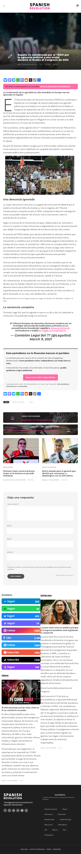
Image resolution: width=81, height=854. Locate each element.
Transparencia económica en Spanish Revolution (18, 803)
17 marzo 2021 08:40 (54, 480)
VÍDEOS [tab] (5, 675)
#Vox (64, 830)
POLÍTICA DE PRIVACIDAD (37, 849)
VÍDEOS (24, 416)
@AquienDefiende (60, 328)
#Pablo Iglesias (62, 825)
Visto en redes (34, 416)
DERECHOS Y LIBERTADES (39, 426)
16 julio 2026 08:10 (51, 748)
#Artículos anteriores (51, 809)
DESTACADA (22, 51)
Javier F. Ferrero (22, 64)
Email (9, 539)
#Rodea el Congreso (18, 402)
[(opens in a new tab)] (12, 417)
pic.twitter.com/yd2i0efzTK (52, 330)
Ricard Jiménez (7, 480)
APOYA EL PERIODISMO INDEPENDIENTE (55, 86)
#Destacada (61, 814)
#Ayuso (65, 809)
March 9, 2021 (40, 339)
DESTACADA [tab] (46, 595)
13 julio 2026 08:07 (13, 780)
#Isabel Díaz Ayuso (65, 819)
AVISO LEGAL (24, 849)
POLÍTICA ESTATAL (33, 51)
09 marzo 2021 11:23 (32, 64)
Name (9, 526)
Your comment (13, 504)
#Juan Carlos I (49, 825)
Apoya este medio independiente (40, 377)
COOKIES (48, 849)
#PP (46, 830)
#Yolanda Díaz (49, 835)
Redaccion (45, 480)
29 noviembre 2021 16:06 (18, 480)
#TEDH (31, 402)
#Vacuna (55, 830)
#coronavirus (49, 814)
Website (10, 552)
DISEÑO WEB (57, 849)
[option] (21, 459)
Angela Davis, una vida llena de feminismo (38, 420)
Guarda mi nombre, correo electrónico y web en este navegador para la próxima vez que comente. (39, 568)
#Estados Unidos (50, 819)
